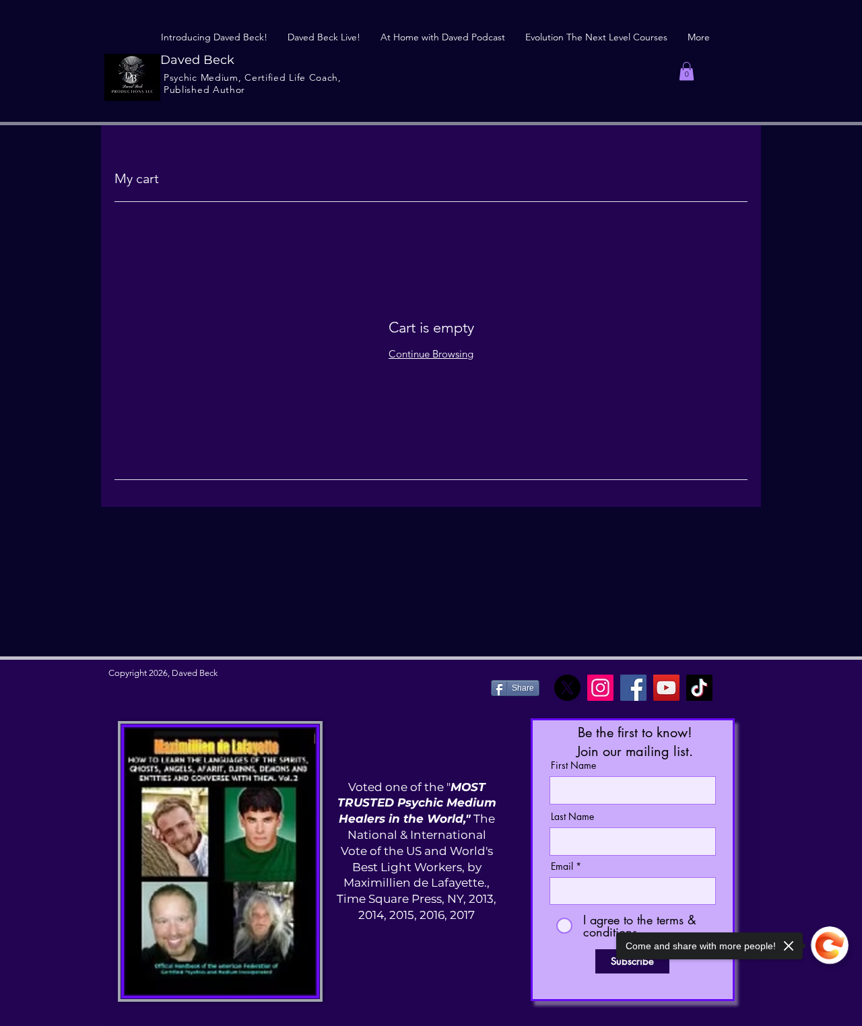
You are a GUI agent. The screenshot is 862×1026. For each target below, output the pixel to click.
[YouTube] (666, 688)
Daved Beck (197, 60)
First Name (573, 765)
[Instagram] (600, 688)
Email (562, 866)
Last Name (572, 816)
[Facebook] (633, 688)
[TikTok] (699, 688)
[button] (686, 71)
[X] (567, 688)
